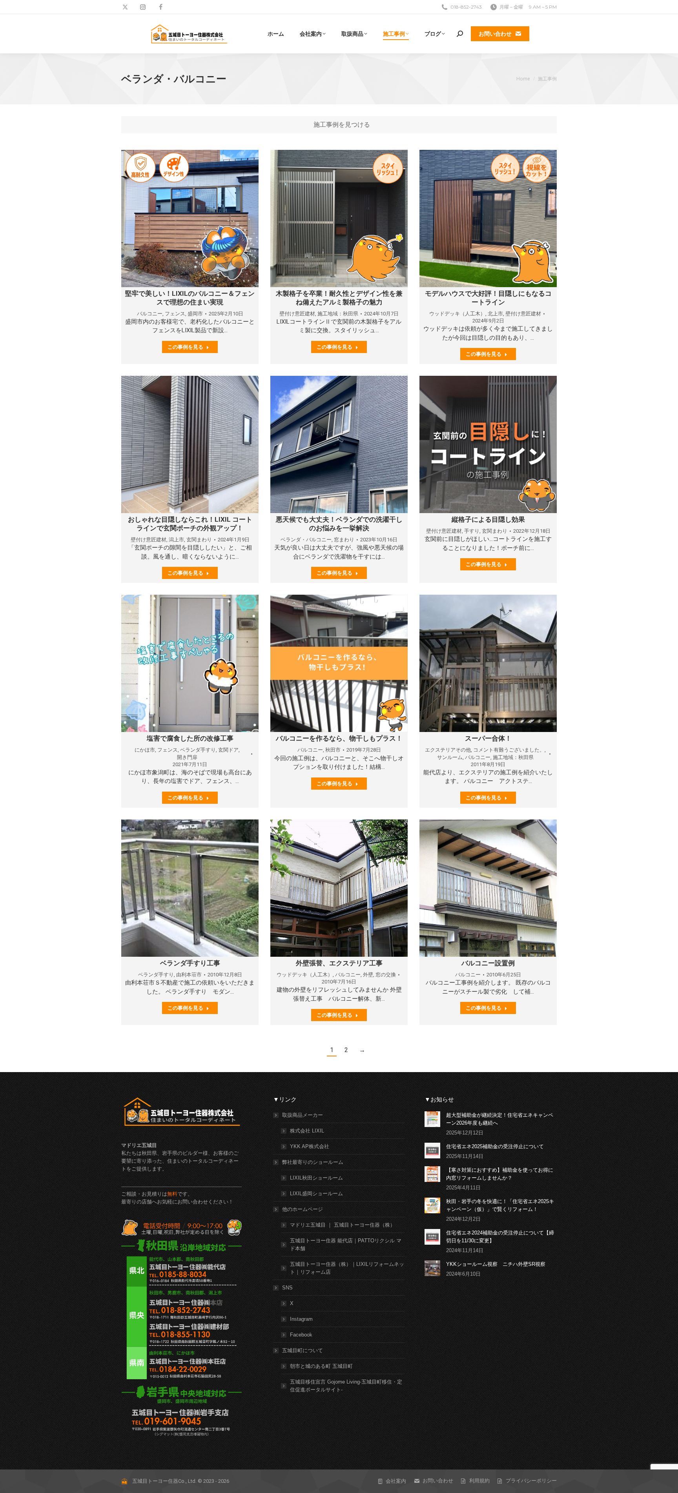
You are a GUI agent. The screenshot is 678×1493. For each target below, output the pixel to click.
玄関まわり (199, 540)
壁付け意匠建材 (297, 314)
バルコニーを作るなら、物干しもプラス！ (339, 738)
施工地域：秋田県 (337, 314)
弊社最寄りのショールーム (312, 1162)
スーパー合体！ (488, 738)
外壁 (368, 975)
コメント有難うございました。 (509, 750)
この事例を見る (185, 347)
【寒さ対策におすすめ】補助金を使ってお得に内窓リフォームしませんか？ (499, 1174)
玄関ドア (228, 750)
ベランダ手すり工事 (190, 963)
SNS (287, 1288)
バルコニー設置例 (488, 963)
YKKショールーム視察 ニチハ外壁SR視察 (495, 1264)
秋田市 (333, 750)
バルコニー (149, 314)
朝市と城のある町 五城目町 (321, 1366)
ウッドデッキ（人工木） (457, 314)
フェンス (175, 314)
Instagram (301, 1319)
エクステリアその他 (448, 750)
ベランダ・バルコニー (306, 540)
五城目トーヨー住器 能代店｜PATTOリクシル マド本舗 (345, 1244)
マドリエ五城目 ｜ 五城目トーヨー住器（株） (342, 1225)
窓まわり (344, 540)
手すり (471, 531)
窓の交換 (385, 975)
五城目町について (302, 1350)
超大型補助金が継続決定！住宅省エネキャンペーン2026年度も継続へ (499, 1119)
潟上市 (176, 540)
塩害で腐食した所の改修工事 (190, 738)
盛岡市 (195, 314)
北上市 (495, 314)
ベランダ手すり (198, 750)
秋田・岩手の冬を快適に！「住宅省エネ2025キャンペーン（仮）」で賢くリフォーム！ (500, 1205)
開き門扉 (187, 757)
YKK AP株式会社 (309, 1146)
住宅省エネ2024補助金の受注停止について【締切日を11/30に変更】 (500, 1237)
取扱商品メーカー (302, 1115)
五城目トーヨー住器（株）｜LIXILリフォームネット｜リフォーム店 (347, 1268)
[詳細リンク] (189, 218)
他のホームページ (302, 1209)
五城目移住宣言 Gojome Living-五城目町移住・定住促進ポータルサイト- (346, 1386)
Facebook (301, 1335)
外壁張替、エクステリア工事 (339, 963)
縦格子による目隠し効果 (488, 519)
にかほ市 (145, 750)
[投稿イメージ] (432, 1119)
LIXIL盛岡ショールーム (316, 1193)
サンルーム (450, 757)
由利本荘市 (189, 975)
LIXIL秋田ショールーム (316, 1178)
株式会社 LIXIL (307, 1131)
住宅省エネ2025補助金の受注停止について (495, 1146)
